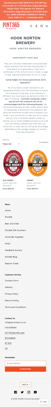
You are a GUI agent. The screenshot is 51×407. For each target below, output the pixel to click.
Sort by (6, 140)
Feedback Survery (13, 250)
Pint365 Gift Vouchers (15, 230)
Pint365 (8, 217)
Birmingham (10, 338)
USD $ (25, 384)
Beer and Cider (12, 223)
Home (8, 210)
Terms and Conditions (15, 307)
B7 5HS (8, 343)
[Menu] (46, 26)
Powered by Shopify (32, 399)
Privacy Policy (11, 294)
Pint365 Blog (11, 257)
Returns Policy (12, 300)
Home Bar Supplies (14, 237)
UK (6, 348)
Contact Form (11, 280)
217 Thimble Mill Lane (15, 333)
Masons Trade (11, 263)
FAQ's (7, 243)
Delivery (9, 287)
